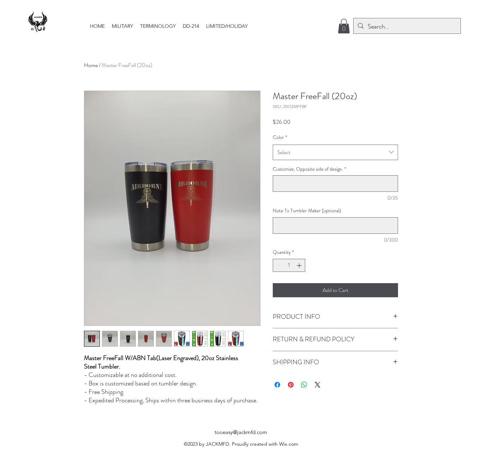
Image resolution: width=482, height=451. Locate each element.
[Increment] (299, 265)
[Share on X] (317, 384)
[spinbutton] (289, 265)
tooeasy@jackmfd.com (241, 432)
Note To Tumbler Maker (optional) (307, 210)
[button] (122, 26)
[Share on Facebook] (277, 384)
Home (91, 65)
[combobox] (335, 152)
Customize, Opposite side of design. (309, 169)
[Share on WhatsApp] (304, 384)
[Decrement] (278, 265)
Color (280, 137)
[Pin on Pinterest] (291, 384)
